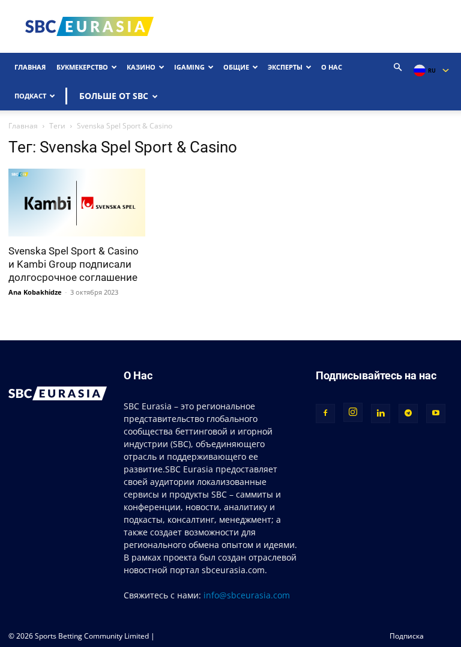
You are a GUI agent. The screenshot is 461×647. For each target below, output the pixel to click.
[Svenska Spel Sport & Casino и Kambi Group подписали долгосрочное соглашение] (76, 202)
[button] (398, 67)
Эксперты (285, 66)
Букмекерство (82, 66)
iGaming (189, 66)
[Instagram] (353, 412)
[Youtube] (435, 413)
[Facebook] (325, 413)
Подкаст (30, 95)
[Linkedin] (380, 413)
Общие (236, 66)
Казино (141, 66)
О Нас (331, 66)
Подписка (407, 636)
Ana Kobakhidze (35, 291)
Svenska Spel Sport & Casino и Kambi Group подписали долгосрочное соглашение (73, 264)
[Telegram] (408, 413)
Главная (30, 66)
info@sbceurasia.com (246, 595)
